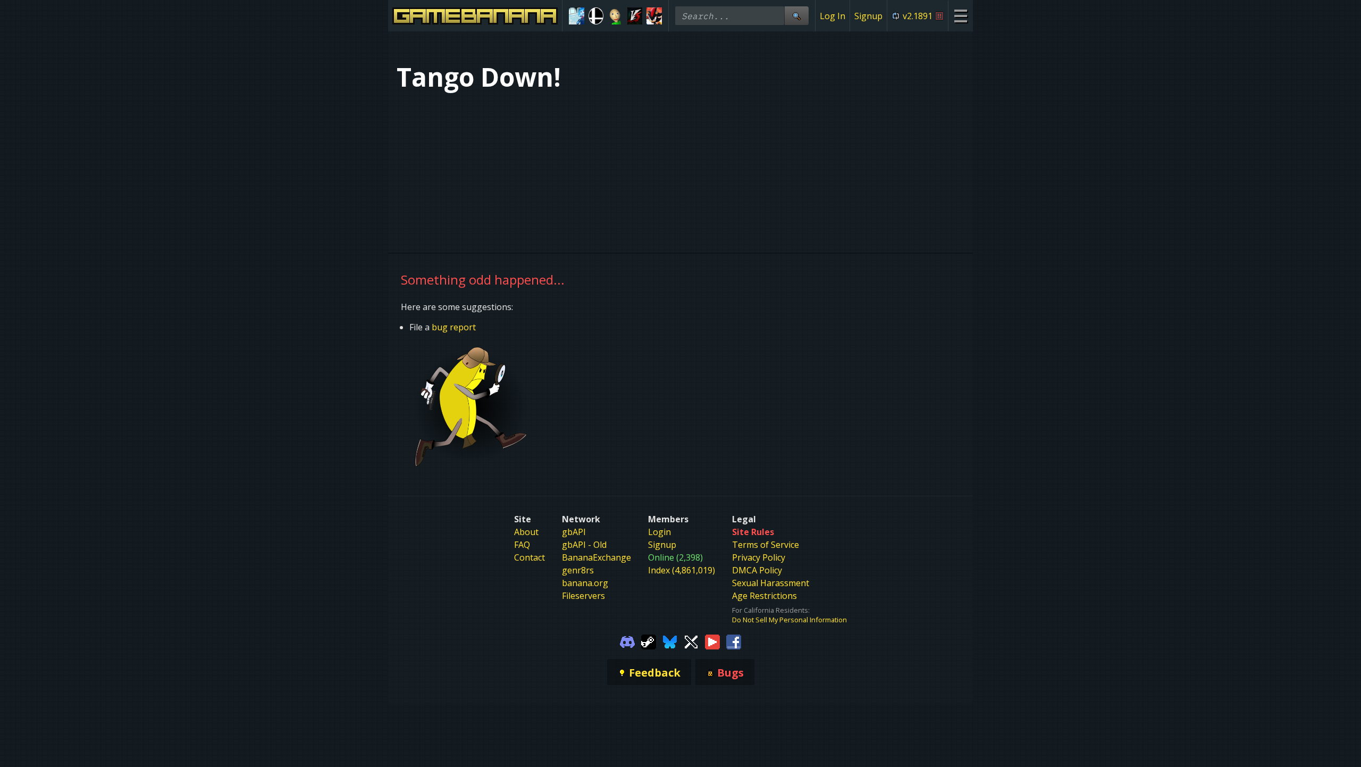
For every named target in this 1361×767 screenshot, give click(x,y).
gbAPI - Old (584, 545)
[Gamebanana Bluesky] (669, 641)
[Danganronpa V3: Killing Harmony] (635, 16)
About (526, 532)
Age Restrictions (764, 596)
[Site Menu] (960, 15)
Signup (868, 16)
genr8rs (578, 570)
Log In (832, 16)
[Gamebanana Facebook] (733, 641)
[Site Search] (796, 15)
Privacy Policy (758, 557)
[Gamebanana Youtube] (712, 641)
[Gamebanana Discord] (627, 641)
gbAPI (574, 532)
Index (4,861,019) (681, 570)
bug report (454, 327)
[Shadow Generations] (654, 16)
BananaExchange (596, 557)
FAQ (522, 545)
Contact (529, 557)
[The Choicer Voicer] (576, 16)
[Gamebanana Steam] (648, 641)
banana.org (585, 583)
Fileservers (583, 596)
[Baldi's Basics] (615, 16)
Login (659, 532)
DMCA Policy (757, 570)
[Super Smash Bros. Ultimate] (596, 16)
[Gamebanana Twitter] (691, 641)
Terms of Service (765, 545)
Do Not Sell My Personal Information (789, 619)
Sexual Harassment (770, 583)
